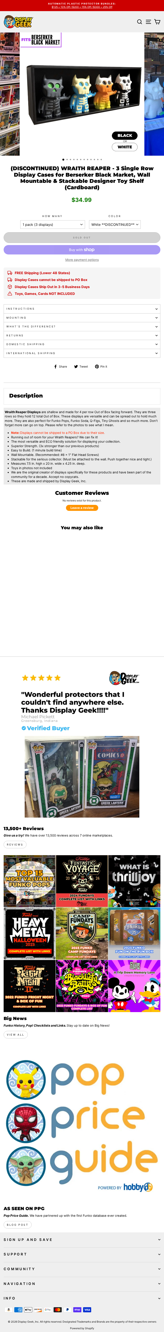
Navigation (20, 1284)
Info (10, 1298)
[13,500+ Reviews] (82, 743)
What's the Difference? (31, 326)
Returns (15, 335)
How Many (52, 216)
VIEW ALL (16, 1034)
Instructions (20, 308)
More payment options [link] (82, 260)
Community (19, 1269)
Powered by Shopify (82, 1328)
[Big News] (82, 933)
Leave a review (82, 508)
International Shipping (31, 353)
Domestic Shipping (25, 344)
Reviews (15, 844)
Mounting (16, 317)
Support (16, 1254)
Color (114, 216)
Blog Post (17, 1224)
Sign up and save (28, 1239)
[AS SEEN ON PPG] (82, 1123)
